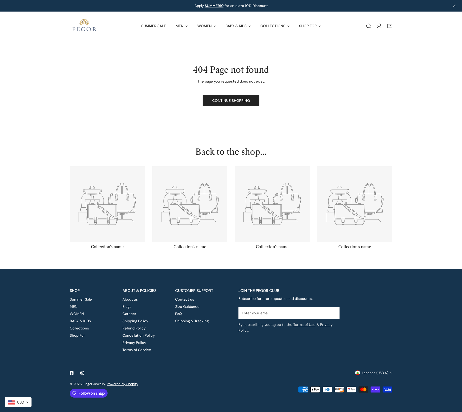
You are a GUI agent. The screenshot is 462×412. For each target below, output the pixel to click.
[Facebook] (71, 373)
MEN (73, 306)
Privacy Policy (134, 342)
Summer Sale (81, 299)
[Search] (368, 26)
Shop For (77, 335)
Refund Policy (134, 328)
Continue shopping (231, 100)
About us (130, 299)
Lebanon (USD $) (375, 373)
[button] (390, 26)
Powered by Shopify (122, 384)
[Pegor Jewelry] (84, 26)
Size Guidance (187, 306)
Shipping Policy (135, 321)
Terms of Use (304, 324)
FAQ (178, 313)
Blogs (126, 306)
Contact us (184, 299)
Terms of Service (136, 350)
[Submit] (333, 312)
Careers (129, 313)
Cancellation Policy (138, 335)
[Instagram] (82, 373)
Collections (79, 328)
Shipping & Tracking (192, 321)
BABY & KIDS (80, 321)
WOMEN (77, 313)
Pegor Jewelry (94, 384)
